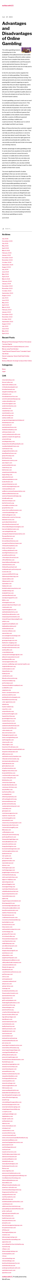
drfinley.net (5, 1230)
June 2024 (5, 272)
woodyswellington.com (9, 1159)
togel (3, 371)
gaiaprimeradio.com (8, 860)
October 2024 (6, 262)
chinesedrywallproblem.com (11, 908)
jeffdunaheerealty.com (9, 1055)
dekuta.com (6, 1123)
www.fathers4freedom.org (10, 1047)
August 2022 (6, 324)
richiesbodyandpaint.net (10, 387)
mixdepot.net (6, 1128)
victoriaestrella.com (8, 936)
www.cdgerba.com (8, 1171)
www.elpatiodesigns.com (10, 1164)
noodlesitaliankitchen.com (10, 446)
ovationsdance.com (8, 669)
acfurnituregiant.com (9, 403)
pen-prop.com (6, 1043)
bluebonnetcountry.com (9, 460)
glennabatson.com (8, 766)
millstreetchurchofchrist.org (11, 1206)
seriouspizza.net (7, 979)
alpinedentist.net (7, 477)
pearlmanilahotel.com (9, 465)
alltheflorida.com (7, 1199)
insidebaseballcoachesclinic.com (12, 1201)
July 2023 (5, 298)
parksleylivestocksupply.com (11, 697)
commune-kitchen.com (9, 787)
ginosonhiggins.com (8, 884)
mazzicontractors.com (9, 1152)
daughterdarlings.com (9, 392)
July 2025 (5, 243)
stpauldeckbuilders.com (10, 1076)
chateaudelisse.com (8, 489)
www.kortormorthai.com (10, 1066)
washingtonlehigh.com (9, 1114)
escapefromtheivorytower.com (12, 543)
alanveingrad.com (8, 882)
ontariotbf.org (6, 439)
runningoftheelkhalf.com (10, 1052)
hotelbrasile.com (7, 498)
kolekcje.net (6, 673)
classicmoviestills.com (9, 728)
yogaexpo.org (6, 690)
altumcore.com (7, 984)
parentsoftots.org (8, 1010)
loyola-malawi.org (7, 706)
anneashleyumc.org (8, 1071)
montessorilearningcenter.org (11, 1190)
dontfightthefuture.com (10, 553)
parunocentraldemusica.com (11, 1173)
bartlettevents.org (8, 503)
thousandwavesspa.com (10, 939)
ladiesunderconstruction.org (11, 517)
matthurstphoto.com (9, 1197)
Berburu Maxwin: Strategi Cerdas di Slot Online (17, 361)
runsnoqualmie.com (8, 1081)
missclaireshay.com (8, 380)
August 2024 (6, 267)
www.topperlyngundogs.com (11, 1050)
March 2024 (6, 279)
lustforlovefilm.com (8, 792)
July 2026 (5, 239)
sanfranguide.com (8, 740)
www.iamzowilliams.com (9, 1140)
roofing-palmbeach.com (9, 550)
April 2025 (5, 248)
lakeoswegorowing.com (9, 1237)
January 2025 (6, 255)
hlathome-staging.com (9, 643)
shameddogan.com (8, 1007)
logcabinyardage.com (9, 1017)
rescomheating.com (8, 1258)
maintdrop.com (7, 467)
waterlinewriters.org (8, 1005)
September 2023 (7, 293)
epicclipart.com (7, 463)
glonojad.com (6, 811)
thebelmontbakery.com (9, 429)
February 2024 (7, 281)
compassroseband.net (9, 981)
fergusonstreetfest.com (10, 1192)
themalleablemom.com (9, 841)
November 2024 (7, 260)
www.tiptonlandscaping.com (11, 1107)
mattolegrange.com (8, 870)
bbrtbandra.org (7, 458)
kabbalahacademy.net (9, 626)
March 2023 (6, 307)
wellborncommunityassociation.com (13, 491)
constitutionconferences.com (11, 972)
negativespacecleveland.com (11, 901)
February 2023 (7, 310)
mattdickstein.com (8, 1024)
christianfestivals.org (9, 875)
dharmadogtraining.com (10, 1251)
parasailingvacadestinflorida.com (13, 1209)
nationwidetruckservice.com (11, 929)
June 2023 (5, 300)
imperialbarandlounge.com (10, 562)
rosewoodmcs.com (8, 1130)
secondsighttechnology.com (11, 635)
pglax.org (5, 898)
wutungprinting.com (8, 886)
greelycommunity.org (9, 804)
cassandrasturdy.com (9, 723)
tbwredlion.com (7, 1182)
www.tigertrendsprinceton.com (12, 1045)
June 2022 (5, 328)
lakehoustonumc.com (9, 1029)
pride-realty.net (7, 1211)
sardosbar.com (7, 583)
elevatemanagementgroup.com (12, 1225)
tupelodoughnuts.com (9, 609)
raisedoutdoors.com (8, 564)
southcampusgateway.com (10, 486)
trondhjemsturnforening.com (11, 1178)
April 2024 (5, 276)
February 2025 (6, 253)
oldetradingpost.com (9, 515)
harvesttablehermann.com (10, 529)
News (4, 369)
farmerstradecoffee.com (10, 1014)
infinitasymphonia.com (9, 796)
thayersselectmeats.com (10, 993)
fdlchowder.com (7, 1088)
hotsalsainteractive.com (10, 396)
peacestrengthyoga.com (10, 1057)
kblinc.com (5, 600)
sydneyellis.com (7, 650)
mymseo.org (6, 1246)
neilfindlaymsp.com (8, 943)
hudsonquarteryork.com (10, 1166)
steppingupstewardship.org (11, 1109)
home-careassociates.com (10, 692)
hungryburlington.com (9, 846)
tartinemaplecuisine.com (10, 851)
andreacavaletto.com (9, 695)
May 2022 (5, 331)
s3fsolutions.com (7, 538)
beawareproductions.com (10, 825)
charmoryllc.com (7, 742)
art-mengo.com (7, 858)
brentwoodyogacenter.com (10, 1104)
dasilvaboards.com (8, 763)
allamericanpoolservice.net (10, 657)
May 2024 (5, 274)
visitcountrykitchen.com (10, 877)
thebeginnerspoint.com (9, 735)
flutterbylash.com (7, 1216)
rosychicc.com (6, 709)
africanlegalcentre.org (9, 799)
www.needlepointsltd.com (10, 1090)
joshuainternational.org (9, 1038)
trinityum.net (6, 1149)
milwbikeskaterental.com (10, 891)
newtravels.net (7, 425)
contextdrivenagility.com (10, 827)
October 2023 (6, 291)
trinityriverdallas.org (8, 680)
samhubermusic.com (8, 1270)
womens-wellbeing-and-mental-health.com (16, 664)
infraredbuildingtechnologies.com (13, 527)
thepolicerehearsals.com (10, 751)
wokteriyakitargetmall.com (11, 645)
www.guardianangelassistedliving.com (14, 1175)
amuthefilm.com (7, 789)
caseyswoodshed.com (9, 965)
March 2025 (6, 250)
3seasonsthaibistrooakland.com (12, 685)
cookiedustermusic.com (10, 917)
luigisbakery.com (7, 1116)
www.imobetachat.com (9, 1021)
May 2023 (5, 302)
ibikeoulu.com (6, 830)
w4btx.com (5, 621)
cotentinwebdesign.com (10, 512)
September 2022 (7, 321)
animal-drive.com (7, 986)
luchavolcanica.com (8, 924)
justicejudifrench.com (9, 837)
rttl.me (4, 1256)
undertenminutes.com (9, 406)
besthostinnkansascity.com (11, 1263)
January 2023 (6, 312)
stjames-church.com (8, 815)
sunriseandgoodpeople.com (11, 905)
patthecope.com (7, 974)
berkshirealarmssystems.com (11, 588)
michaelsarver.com (8, 638)
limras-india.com (7, 382)
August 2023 (6, 295)
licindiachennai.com (8, 389)
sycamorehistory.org (8, 1133)
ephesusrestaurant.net (9, 1156)
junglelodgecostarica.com (10, 872)
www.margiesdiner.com (9, 1085)
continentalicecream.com (10, 775)
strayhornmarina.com (9, 768)
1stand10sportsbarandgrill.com (12, 619)
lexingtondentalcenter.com (11, 647)
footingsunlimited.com (9, 1078)
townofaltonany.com (8, 896)
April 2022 (5, 333)
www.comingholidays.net (10, 737)
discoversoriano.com (8, 733)
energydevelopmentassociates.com (13, 534)
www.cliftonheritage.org (10, 1097)
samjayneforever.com (9, 1194)
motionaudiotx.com (8, 1253)
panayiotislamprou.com (9, 484)
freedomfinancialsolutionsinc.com (13, 1059)
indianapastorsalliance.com (11, 960)
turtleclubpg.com (7, 931)
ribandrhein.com (7, 671)
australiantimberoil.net (9, 522)
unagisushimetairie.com (9, 451)
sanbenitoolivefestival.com (10, 725)
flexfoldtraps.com (7, 1062)
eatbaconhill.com (7, 418)
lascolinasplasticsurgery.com (11, 1095)
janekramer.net (7, 853)
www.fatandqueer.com (9, 1069)
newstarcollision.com (9, 631)
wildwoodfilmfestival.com (10, 493)
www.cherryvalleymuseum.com (12, 510)
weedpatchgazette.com (9, 598)
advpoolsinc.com (7, 955)
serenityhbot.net (7, 1036)
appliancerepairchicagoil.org (11, 437)
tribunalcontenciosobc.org (10, 759)
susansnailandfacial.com (10, 1040)
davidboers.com (7, 1019)
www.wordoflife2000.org (10, 574)
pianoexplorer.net (7, 1145)
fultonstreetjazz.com (8, 500)
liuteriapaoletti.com (8, 903)
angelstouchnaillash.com (10, 624)
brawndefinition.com (8, 773)
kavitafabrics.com (8, 922)
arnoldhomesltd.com (8, 555)
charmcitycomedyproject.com (11, 823)
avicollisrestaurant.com (9, 946)
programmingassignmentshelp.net (13, 420)
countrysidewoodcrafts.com (11, 434)
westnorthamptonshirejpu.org (11, 496)
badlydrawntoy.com (8, 1026)
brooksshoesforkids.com (10, 991)
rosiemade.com (7, 607)
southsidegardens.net (9, 1147)
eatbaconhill (8, 6)
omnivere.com (6, 408)
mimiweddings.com (8, 1261)
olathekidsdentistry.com (10, 612)
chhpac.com (6, 1249)
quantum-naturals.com (9, 1187)
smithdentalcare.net (8, 1265)
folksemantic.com (8, 581)
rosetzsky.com (6, 808)
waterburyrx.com (7, 953)
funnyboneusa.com (8, 915)
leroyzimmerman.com (9, 1227)
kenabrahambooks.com (9, 785)
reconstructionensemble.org (11, 920)
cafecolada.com (7, 730)
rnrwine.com (6, 1235)
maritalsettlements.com (10, 889)
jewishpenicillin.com (8, 659)
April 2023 (5, 305)
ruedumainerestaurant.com (11, 806)
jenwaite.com (6, 1223)
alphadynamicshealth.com (10, 1213)
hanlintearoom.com (8, 1218)
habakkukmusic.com (8, 1031)
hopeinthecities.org (8, 716)
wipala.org (5, 704)
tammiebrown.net (7, 863)
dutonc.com (6, 865)
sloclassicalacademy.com (10, 761)
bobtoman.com (7, 470)
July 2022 (5, 326)
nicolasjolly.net (7, 794)
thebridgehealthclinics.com (11, 1002)
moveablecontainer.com (9, 505)
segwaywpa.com (7, 998)
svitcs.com (5, 976)
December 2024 (7, 257)
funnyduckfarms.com (9, 1220)
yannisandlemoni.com (9, 595)
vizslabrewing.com (8, 590)
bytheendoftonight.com (9, 714)
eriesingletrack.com (8, 602)
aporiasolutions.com (8, 995)
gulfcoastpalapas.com (9, 1000)
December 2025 (7, 241)
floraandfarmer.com (8, 536)
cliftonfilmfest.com (8, 560)
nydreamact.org (7, 448)
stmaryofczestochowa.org (10, 834)
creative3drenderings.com (10, 1012)
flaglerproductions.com (9, 770)
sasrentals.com (7, 633)
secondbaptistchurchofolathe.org (13, 1244)
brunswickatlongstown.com (11, 849)
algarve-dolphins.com (9, 879)
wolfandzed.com (7, 1121)
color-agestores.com (8, 702)
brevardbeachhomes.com (10, 541)
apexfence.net (6, 1272)
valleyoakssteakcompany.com (11, 962)
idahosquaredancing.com (10, 576)
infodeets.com (6, 394)
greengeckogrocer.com (9, 640)
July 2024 (5, 269)
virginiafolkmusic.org (9, 666)
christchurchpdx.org (8, 782)
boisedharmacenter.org (9, 699)
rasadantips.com (7, 411)
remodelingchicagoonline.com (11, 1102)
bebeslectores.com (8, 519)
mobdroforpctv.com (8, 721)
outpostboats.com (8, 711)
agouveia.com (6, 1242)
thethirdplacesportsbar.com (11, 1154)
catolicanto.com (7, 676)
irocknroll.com (6, 572)
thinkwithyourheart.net (9, 567)
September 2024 (7, 265)
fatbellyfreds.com (7, 1161)
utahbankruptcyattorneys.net (11, 569)
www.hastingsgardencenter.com (12, 1142)
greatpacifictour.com (9, 934)
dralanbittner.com (8, 593)
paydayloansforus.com (9, 427)
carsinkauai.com (7, 1204)
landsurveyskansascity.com (11, 1074)
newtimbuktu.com (8, 413)
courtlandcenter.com (9, 941)
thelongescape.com (8, 868)
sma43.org (5, 1100)
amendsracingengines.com (10, 1064)
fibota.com (5, 1168)
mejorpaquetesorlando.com (11, 617)
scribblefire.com (7, 688)
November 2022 (7, 317)
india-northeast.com (8, 548)
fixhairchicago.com (8, 967)
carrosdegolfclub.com (9, 531)
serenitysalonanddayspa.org (11, 399)
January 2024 (6, 284)
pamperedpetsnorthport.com (11, 605)
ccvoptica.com (7, 1111)
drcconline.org (6, 948)
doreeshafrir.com (7, 820)
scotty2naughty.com (8, 818)
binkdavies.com (7, 780)
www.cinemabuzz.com (9, 1126)
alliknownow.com (7, 754)
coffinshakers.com (8, 832)
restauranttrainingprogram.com (12, 654)
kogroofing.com (7, 474)
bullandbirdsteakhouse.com (11, 1092)
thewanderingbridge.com (10, 839)
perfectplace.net (7, 683)
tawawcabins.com (8, 579)
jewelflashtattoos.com (9, 453)
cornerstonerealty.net (9, 1135)
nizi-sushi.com (6, 856)
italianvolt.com (7, 586)
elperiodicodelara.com (9, 384)
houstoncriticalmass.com (10, 747)
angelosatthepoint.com (9, 958)
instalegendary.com (8, 441)
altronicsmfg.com (7, 415)
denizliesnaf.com (7, 969)
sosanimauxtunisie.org (9, 472)
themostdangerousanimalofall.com (13, 749)
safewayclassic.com (8, 432)
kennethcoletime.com (9, 844)
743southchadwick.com (10, 545)
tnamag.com (6, 988)
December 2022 (7, 314)
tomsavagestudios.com (9, 662)
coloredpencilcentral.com (10, 557)
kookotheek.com (7, 482)
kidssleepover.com (8, 422)
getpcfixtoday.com (8, 455)
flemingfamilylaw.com (9, 1232)
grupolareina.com (7, 508)
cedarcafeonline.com (9, 401)
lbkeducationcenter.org (9, 678)
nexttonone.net (7, 1033)
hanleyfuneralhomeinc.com (10, 614)
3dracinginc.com (7, 744)
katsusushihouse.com (9, 801)
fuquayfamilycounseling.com (11, 1239)
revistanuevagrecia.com (10, 813)
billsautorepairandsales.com (11, 1185)
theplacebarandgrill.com (10, 950)
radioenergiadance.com (9, 479)
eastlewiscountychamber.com (11, 756)
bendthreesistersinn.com (10, 910)
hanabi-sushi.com (7, 1119)
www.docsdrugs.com (8, 1083)
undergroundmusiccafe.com (11, 1268)
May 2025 (5, 246)
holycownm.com (7, 927)
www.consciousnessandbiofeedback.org (15, 1137)
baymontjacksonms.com (10, 894)
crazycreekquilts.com (9, 778)
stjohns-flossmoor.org (9, 913)
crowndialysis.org (7, 652)
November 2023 (7, 288)
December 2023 (7, 286)
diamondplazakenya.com (10, 1180)
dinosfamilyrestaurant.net (10, 524)
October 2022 (6, 319)
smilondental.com (8, 628)
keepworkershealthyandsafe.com (12, 444)
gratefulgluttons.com (9, 718)
